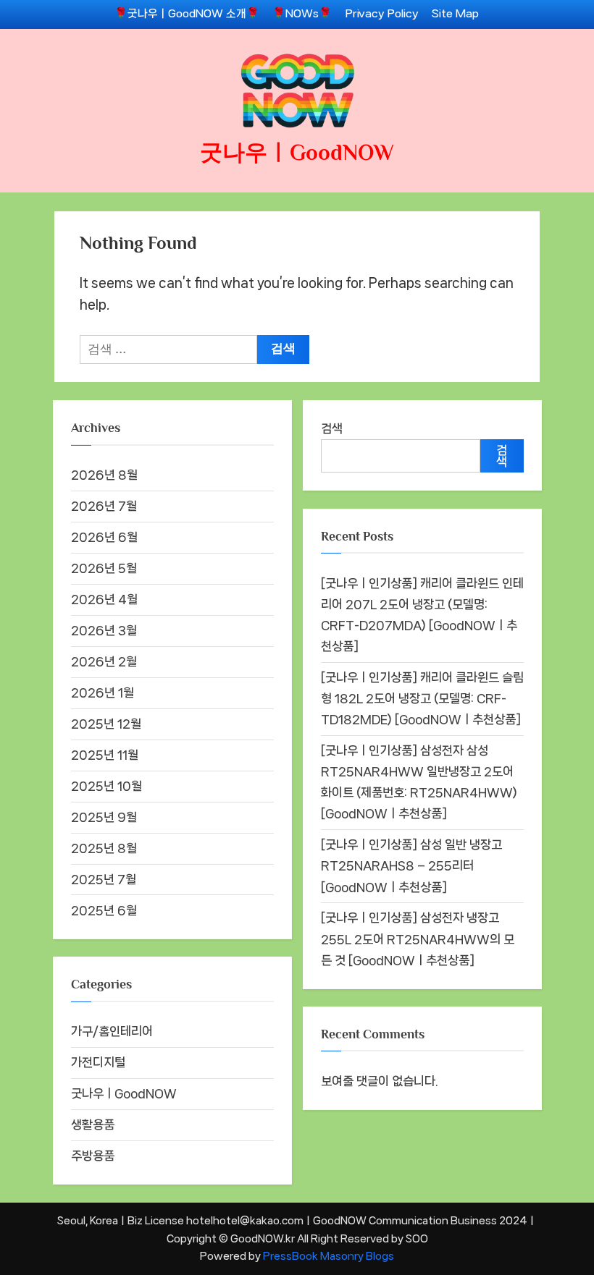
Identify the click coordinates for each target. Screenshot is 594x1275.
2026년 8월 (104, 474)
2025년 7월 (103, 879)
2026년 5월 (104, 568)
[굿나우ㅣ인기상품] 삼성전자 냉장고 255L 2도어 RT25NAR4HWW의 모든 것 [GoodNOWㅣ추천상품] (417, 938)
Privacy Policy (382, 14)
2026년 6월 (104, 536)
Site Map (455, 14)
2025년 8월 (104, 848)
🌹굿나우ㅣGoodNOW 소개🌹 (186, 14)
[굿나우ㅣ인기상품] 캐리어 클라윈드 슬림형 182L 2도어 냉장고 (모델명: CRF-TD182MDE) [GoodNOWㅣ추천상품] (422, 698)
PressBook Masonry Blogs (328, 1255)
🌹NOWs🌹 (302, 14)
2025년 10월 (106, 785)
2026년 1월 (102, 692)
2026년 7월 (104, 505)
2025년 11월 (104, 754)
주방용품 (92, 1155)
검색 (332, 428)
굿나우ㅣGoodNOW (297, 152)
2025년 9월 (104, 816)
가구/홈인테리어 (112, 1031)
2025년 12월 (106, 723)
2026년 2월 (104, 661)
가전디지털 (98, 1062)
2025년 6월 (104, 910)
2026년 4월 (104, 599)
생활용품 (92, 1124)
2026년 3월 (104, 630)
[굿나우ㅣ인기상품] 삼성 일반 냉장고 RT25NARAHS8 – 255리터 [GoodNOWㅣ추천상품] (411, 865)
